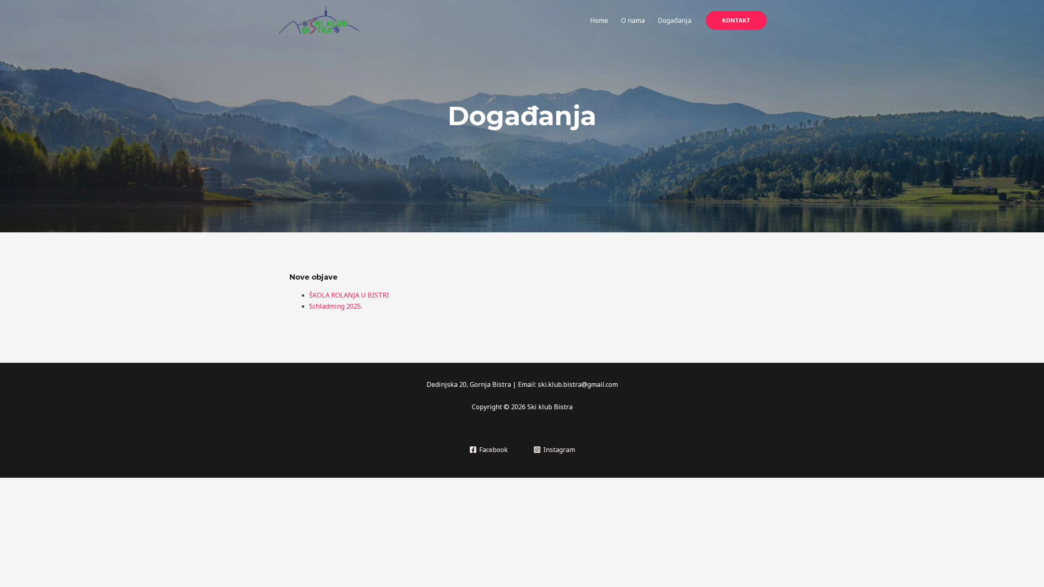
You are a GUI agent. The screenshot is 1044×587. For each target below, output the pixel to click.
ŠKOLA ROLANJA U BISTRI (349, 295)
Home (599, 20)
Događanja (674, 20)
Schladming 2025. (335, 306)
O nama (633, 20)
